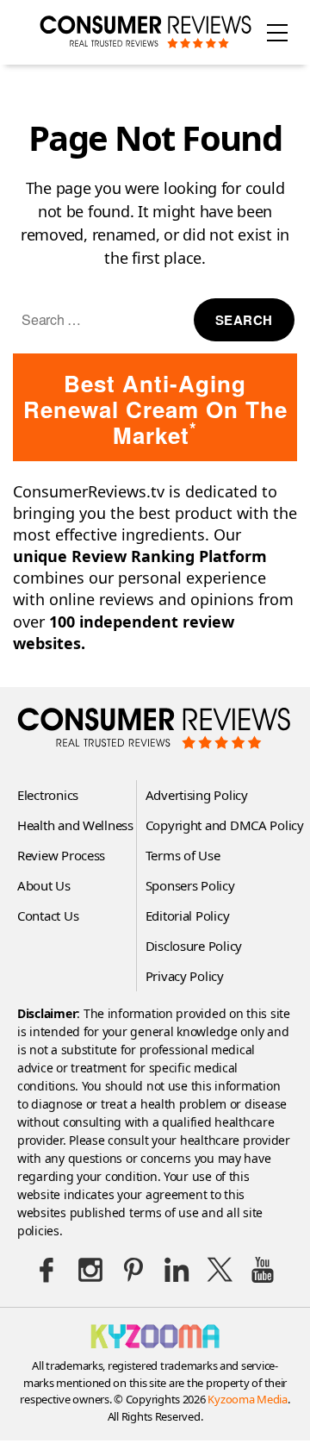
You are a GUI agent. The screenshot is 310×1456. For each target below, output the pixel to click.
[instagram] (90, 1270)
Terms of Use (183, 855)
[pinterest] (133, 1270)
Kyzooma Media (248, 1399)
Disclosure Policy (194, 945)
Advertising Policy (197, 794)
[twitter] (219, 1270)
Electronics (47, 794)
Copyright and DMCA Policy (225, 825)
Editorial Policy (188, 915)
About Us (44, 885)
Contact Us (47, 915)
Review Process (61, 855)
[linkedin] (176, 1270)
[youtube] (263, 1270)
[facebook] (47, 1270)
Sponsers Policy (190, 885)
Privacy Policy (185, 975)
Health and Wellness (75, 825)
